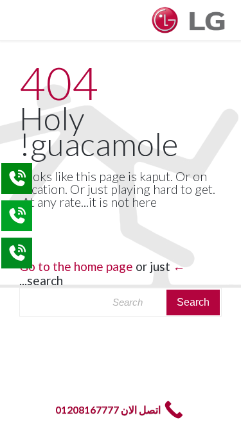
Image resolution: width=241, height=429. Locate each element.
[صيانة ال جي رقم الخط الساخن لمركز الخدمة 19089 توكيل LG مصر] (189, 20)
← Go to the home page (102, 266)
